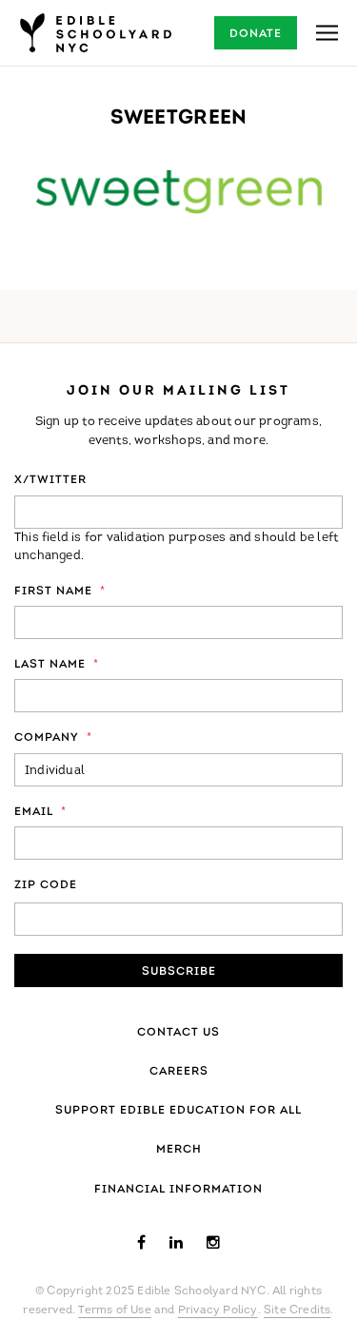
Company (53, 738)
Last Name (56, 664)
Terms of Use (114, 1310)
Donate (255, 34)
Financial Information (178, 1189)
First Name (60, 591)
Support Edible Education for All (178, 1110)
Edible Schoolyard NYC (95, 32)
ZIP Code (45, 885)
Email (40, 812)
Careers (178, 1071)
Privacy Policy (218, 1310)
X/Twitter (50, 480)
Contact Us (178, 1032)
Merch (179, 1149)
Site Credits (297, 1310)
